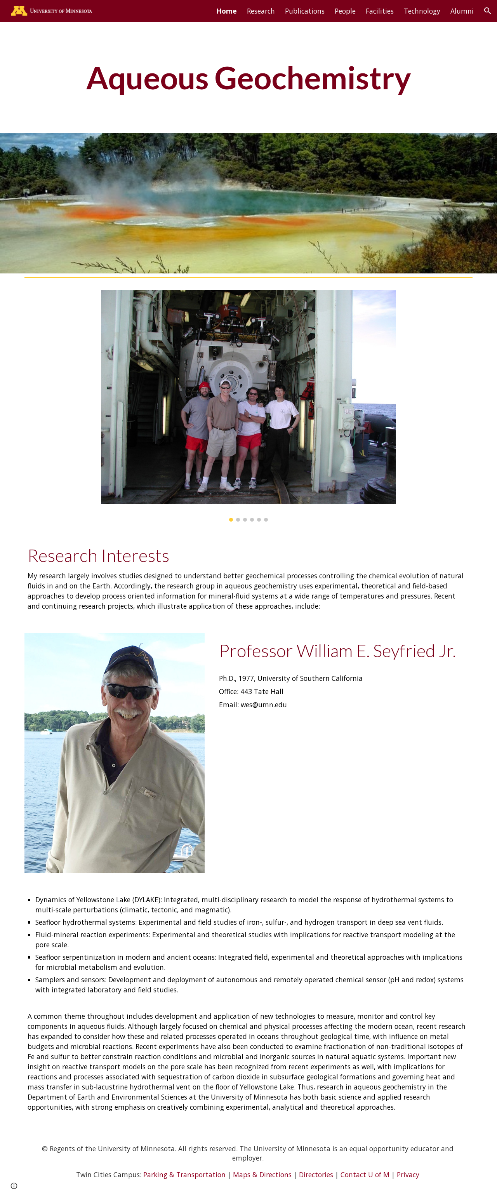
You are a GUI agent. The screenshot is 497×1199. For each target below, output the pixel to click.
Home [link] (226, 11)
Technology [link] (422, 11)
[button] (487, 11)
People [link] (345, 11)
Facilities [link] (380, 11)
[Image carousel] (248, 406)
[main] (248, 77)
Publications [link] (305, 11)
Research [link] (261, 11)
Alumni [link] (462, 11)
